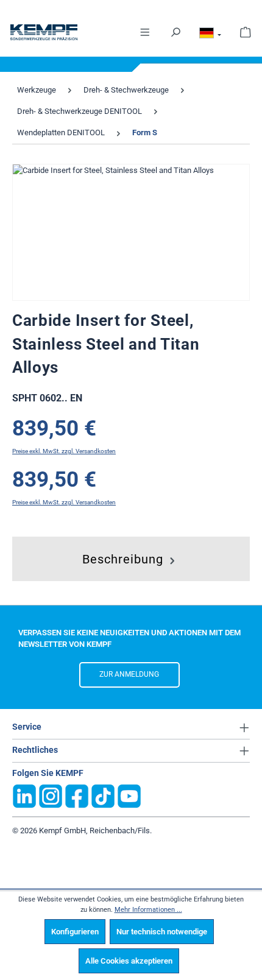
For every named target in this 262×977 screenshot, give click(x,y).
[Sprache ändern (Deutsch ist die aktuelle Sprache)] (210, 34)
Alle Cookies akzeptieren (128, 960)
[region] (131, 232)
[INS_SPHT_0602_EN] (131, 232)
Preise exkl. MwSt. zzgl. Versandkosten (64, 451)
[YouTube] (129, 795)
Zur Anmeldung (129, 674)
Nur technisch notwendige (161, 931)
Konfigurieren (75, 931)
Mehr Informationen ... (148, 910)
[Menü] (145, 31)
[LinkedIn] (24, 795)
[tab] (130, 556)
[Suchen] (175, 31)
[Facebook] (77, 795)
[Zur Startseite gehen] (43, 32)
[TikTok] (103, 795)
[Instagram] (50, 795)
